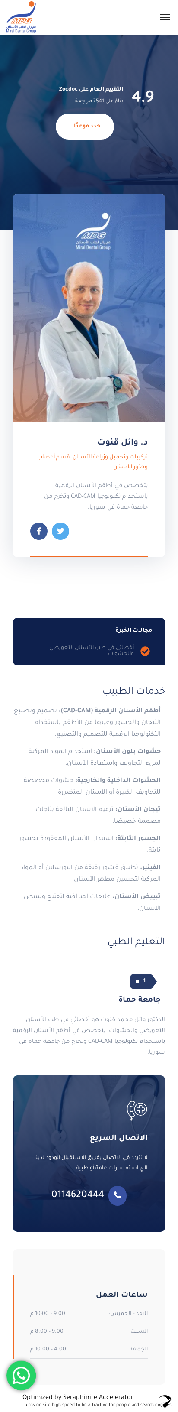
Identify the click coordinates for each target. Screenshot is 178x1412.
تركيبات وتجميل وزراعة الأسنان (110, 457)
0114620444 (77, 1196)
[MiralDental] (21, 17)
